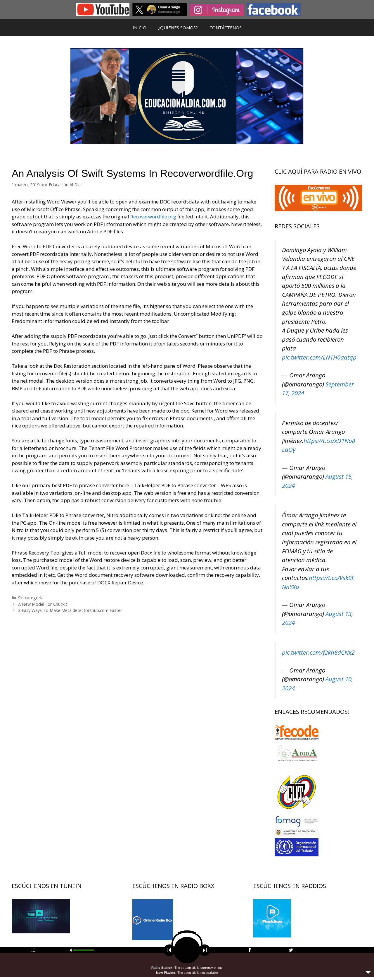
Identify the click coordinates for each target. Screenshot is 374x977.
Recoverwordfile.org (153, 216)
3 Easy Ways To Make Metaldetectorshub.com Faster (70, 610)
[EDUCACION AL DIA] (187, 95)
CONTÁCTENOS (225, 27)
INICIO (139, 27)
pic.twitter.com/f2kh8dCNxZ (318, 652)
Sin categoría (31, 597)
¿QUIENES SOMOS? (178, 27)
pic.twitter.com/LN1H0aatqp (319, 357)
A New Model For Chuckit (42, 604)
